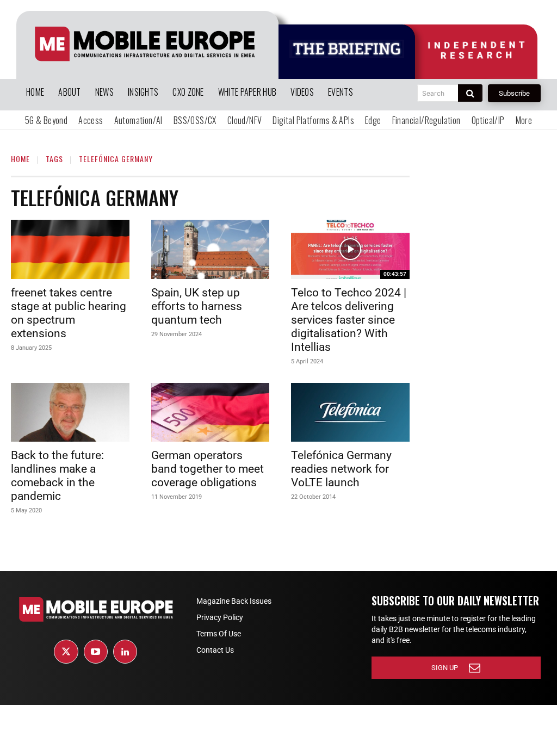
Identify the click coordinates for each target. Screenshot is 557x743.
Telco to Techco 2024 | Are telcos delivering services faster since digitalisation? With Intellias (348, 320)
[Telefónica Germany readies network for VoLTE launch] (350, 412)
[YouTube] (96, 652)
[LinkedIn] (125, 652)
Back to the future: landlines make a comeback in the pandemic (57, 476)
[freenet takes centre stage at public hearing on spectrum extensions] (70, 249)
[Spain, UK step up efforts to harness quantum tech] (210, 249)
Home (20, 158)
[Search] (470, 93)
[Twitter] (66, 652)
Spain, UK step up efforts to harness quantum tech (196, 306)
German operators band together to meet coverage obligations (207, 469)
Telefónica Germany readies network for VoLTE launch (341, 469)
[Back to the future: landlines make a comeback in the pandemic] (70, 412)
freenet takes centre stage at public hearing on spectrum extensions (68, 313)
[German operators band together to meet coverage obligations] (210, 412)
